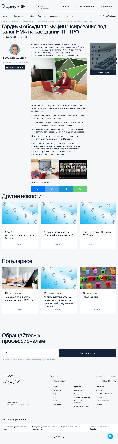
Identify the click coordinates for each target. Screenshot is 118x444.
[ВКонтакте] (38, 187)
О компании (18, 16)
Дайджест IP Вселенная (82, 397)
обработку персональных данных (46, 360)
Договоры (56, 401)
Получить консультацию (14, 67)
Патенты (56, 397)
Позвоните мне (87, 353)
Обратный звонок (107, 6)
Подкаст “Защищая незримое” (80, 401)
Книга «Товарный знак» (82, 406)
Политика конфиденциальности (103, 405)
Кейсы (31, 16)
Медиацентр (54, 16)
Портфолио (42, 16)
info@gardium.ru (67, 6)
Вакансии (99, 397)
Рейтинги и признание (103, 401)
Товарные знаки (58, 390)
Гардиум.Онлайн (79, 394)
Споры (55, 394)
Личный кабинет (109, 16)
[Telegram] (66, 187)
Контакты (69, 16)
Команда (99, 390)
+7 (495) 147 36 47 (87, 6)
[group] (20, 225)
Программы (57, 404)
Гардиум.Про (78, 390)
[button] (56, 436)
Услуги (4, 16)
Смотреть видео (103, 73)
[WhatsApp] (80, 187)
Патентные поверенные (104, 394)
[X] (52, 187)
